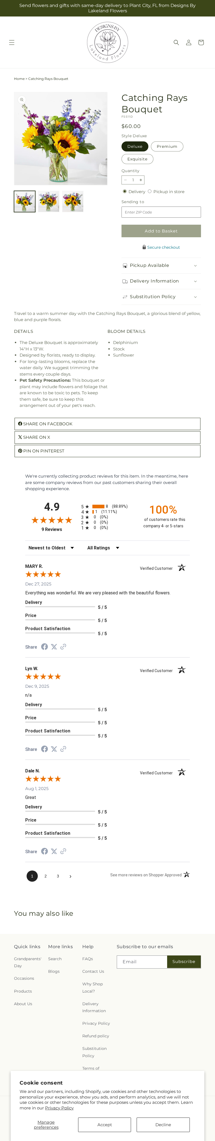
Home (19, 79)
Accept (104, 1124)
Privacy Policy (59, 1108)
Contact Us (93, 971)
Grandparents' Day (27, 962)
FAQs (87, 958)
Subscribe (183, 961)
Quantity (130, 170)
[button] (12, 42)
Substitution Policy (94, 1052)
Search (55, 958)
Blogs (54, 971)
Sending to (141, 202)
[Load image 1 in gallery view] (24, 201)
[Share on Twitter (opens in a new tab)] (54, 646)
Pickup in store (168, 191)
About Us (23, 1003)
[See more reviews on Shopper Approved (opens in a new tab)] (63, 647)
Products (23, 991)
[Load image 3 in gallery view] (72, 201)
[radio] (107, 506)
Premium (167, 146)
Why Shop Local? (92, 987)
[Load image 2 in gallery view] (48, 201)
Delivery (137, 191)
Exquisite (137, 159)
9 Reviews (59, 529)
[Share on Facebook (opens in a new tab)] (44, 647)
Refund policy (95, 1035)
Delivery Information (94, 1007)
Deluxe (134, 146)
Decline (163, 1124)
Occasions (24, 978)
